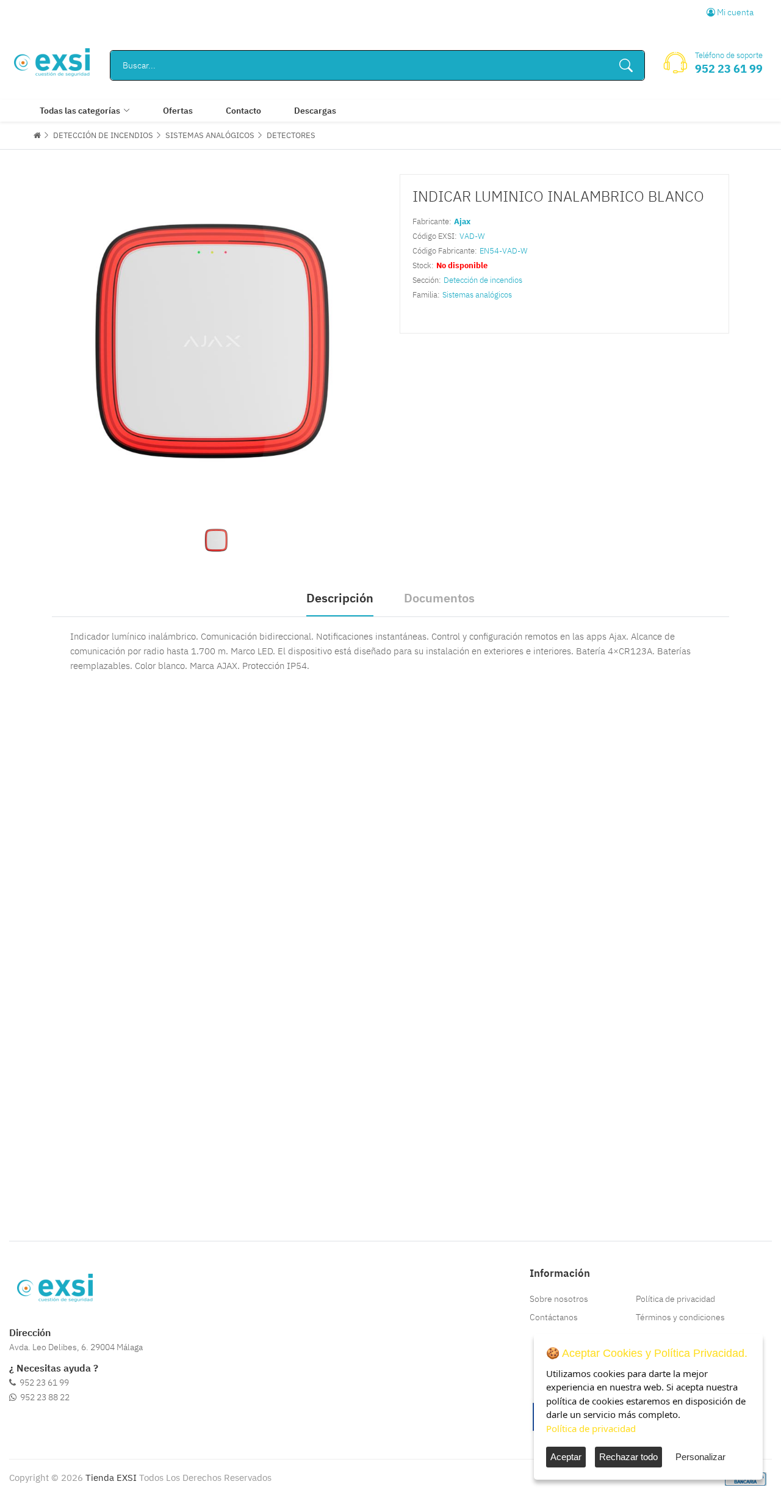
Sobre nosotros (559, 1298)
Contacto (243, 110)
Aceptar (565, 1457)
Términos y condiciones (680, 1317)
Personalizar (700, 1457)
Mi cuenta (734, 12)
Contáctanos (554, 1317)
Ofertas (178, 110)
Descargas (315, 110)
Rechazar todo (628, 1457)
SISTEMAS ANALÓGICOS (209, 135)
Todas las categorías (80, 110)
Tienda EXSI (111, 1477)
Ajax (462, 221)
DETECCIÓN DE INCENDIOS (103, 135)
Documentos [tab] (439, 598)
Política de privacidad (675, 1298)
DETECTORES (291, 135)
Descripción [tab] (339, 598)
